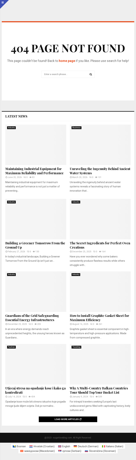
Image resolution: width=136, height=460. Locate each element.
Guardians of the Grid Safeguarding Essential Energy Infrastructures (32, 318)
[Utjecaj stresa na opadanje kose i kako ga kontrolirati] (35, 364)
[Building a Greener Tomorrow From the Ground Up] (35, 219)
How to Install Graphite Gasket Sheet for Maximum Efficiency (99, 318)
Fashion (11, 347)
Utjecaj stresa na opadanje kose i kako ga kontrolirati (35, 390)
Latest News (16, 116)
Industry (11, 128)
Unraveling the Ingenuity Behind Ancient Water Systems (100, 171)
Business (76, 128)
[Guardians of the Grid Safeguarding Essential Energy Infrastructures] (35, 291)
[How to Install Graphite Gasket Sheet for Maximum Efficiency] (100, 291)
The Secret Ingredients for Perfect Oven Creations (100, 245)
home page (67, 61)
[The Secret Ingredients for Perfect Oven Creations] (100, 219)
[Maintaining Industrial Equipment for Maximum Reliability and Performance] (35, 145)
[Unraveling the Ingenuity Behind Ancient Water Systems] (100, 145)
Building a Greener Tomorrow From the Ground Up (35, 245)
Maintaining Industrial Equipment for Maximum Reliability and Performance (34, 171)
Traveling (76, 347)
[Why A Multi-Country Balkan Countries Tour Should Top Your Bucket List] (100, 364)
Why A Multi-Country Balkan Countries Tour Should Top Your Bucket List (99, 390)
